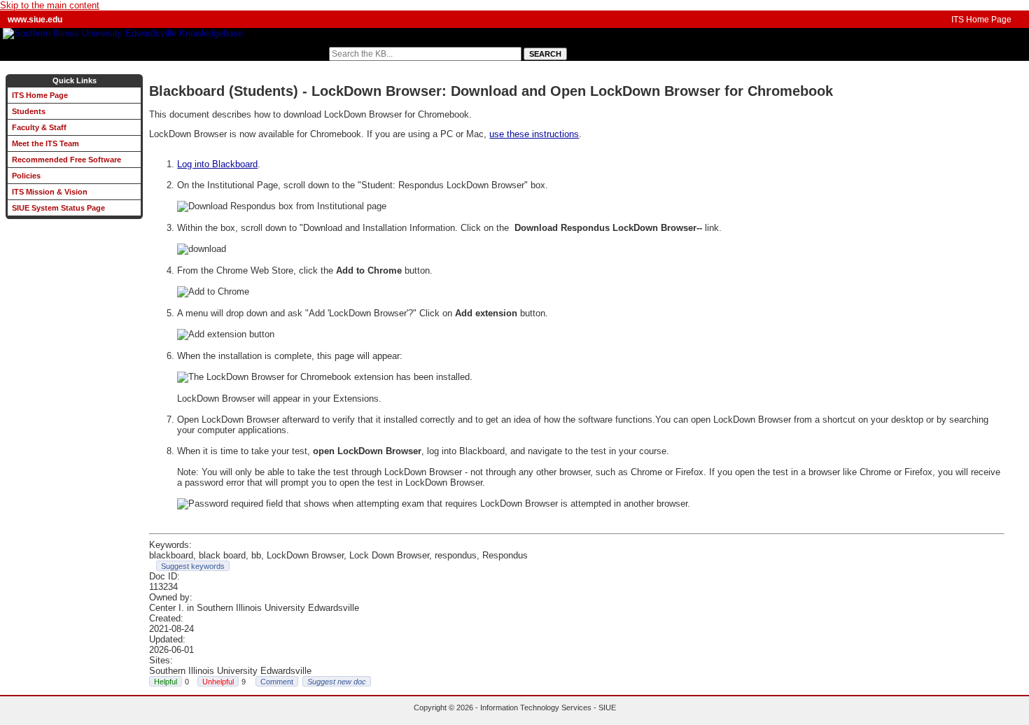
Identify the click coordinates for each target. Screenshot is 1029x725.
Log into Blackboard (217, 164)
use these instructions (534, 134)
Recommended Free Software (66, 159)
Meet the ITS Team (45, 143)
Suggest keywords (193, 566)
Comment (276, 681)
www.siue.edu (35, 19)
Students (29, 111)
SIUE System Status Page (58, 208)
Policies (26, 175)
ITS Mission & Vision (50, 192)
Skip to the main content (49, 5)
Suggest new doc (336, 681)
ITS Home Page (981, 19)
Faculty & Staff (39, 127)
